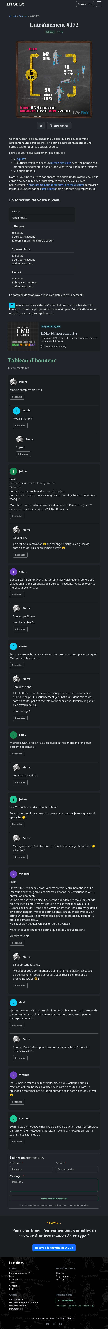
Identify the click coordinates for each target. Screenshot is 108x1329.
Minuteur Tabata (17, 1305)
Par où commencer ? (19, 1273)
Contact (13, 1285)
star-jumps (48, 189)
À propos (13, 1279)
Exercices (60, 1279)
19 (61, 31)
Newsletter (67, 1300)
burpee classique (60, 163)
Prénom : (16, 1163)
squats (21, 159)
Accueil (12, 16)
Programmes (62, 1276)
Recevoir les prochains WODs (54, 1247)
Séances (23, 16)
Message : (17, 1176)
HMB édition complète (59, 333)
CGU (11, 1289)
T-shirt (12, 1282)
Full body (50, 32)
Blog (11, 1276)
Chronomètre (16, 1299)
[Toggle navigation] (98, 4)
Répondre (17, 396)
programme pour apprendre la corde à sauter (56, 185)
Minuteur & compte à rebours (24, 1302)
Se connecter (85, 4)
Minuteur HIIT (16, 1308)
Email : (61, 1163)
